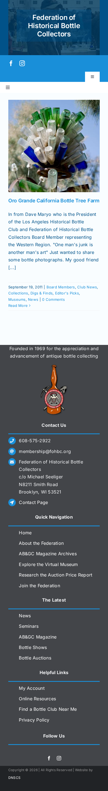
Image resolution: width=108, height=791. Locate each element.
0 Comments (53, 299)
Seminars (28, 626)
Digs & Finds (41, 293)
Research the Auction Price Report (55, 575)
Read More (18, 305)
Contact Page (33, 502)
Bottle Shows (33, 647)
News (33, 299)
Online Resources (37, 698)
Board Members (61, 287)
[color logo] (54, 366)
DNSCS (14, 778)
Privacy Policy (34, 720)
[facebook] (11, 63)
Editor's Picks (67, 293)
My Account (31, 688)
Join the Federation (39, 585)
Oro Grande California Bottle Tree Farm (53, 200)
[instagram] (22, 63)
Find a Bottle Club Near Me (48, 709)
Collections (18, 293)
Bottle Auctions (35, 658)
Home (25, 532)
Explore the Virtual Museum (48, 564)
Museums (17, 299)
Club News (87, 287)
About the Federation (41, 543)
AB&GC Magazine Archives (48, 553)
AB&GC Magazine (37, 637)
